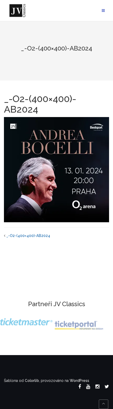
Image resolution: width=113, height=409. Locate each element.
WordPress (79, 380)
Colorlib (32, 380)
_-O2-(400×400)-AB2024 (28, 236)
